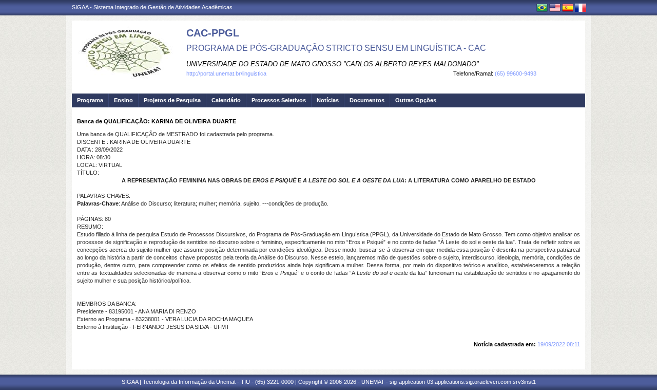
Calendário (226, 100)
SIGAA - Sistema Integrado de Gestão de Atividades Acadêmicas (152, 7)
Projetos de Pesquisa (172, 100)
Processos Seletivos (279, 100)
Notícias (328, 100)
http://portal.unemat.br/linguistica (226, 73)
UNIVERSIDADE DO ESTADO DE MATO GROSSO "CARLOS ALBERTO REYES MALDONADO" (332, 64)
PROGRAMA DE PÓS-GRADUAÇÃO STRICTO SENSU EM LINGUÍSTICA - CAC (336, 48)
